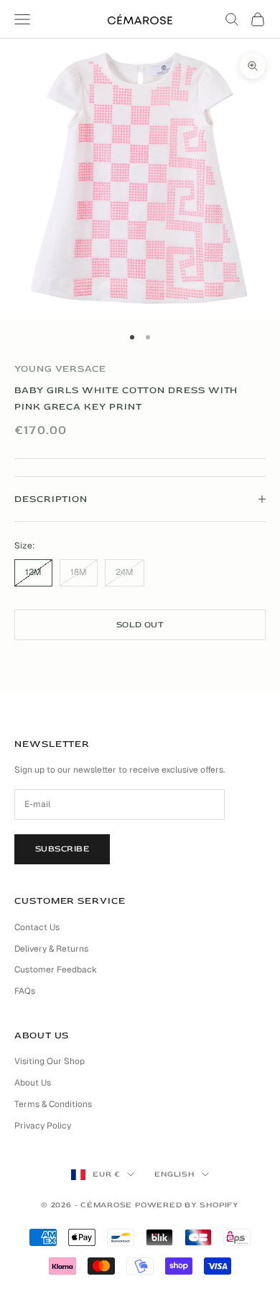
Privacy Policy (42, 1125)
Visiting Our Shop (49, 1061)
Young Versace (60, 369)
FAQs (24, 991)
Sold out (140, 624)
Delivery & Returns (51, 949)
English (174, 1174)
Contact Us (37, 927)
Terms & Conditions (53, 1104)
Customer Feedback (55, 969)
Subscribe (62, 849)
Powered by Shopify (187, 1204)
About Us (32, 1082)
